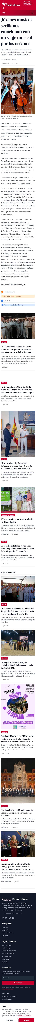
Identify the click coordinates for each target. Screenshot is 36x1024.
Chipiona (5, 927)
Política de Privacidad (9, 951)
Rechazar (10, 1020)
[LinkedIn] (13, 918)
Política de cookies (24, 1016)
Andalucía (5, 930)
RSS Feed (5, 936)
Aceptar (26, 1020)
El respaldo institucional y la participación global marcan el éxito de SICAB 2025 (17, 665)
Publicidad (5, 993)
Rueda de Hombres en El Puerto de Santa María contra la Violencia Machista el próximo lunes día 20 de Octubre (17, 740)
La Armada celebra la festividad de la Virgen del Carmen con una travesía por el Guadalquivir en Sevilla (18, 611)
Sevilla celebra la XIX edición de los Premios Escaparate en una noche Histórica (17, 812)
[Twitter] (6, 918)
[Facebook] (3, 918)
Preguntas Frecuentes (9, 996)
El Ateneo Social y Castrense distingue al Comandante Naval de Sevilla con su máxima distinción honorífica (16, 467)
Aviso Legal (5, 959)
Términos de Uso (7, 956)
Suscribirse (18, 983)
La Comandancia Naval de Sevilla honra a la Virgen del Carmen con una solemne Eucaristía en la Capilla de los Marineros (17, 391)
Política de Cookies (8, 953)
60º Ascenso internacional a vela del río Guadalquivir (17, 520)
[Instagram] (10, 918)
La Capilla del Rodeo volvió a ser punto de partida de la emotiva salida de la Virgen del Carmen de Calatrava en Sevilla (17, 550)
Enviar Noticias (7, 999)
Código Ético (6, 948)
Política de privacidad (7, 989)
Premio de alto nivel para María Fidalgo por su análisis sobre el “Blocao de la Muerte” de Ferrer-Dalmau (16, 868)
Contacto (5, 962)
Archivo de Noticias (8, 933)
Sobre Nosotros (7, 945)
